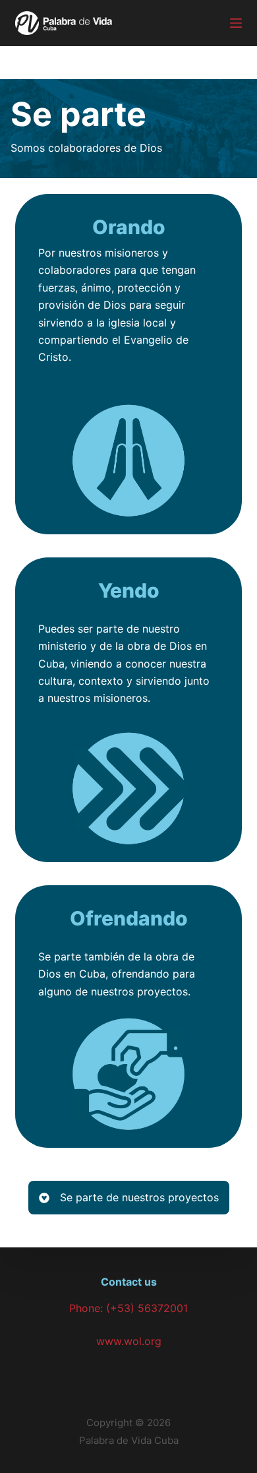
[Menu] (236, 23)
